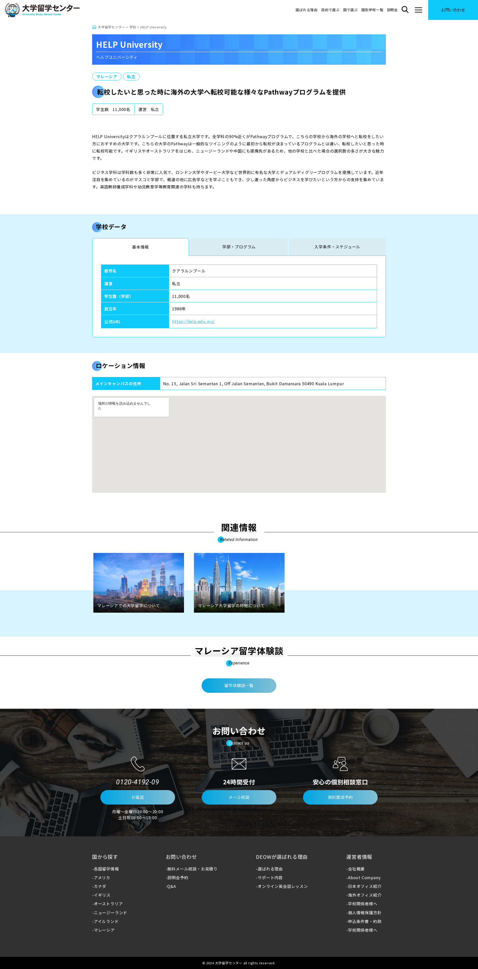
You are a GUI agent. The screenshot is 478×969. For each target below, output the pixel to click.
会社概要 (356, 868)
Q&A (171, 886)
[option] (138, 583)
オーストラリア (108, 903)
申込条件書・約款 (364, 921)
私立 (131, 76)
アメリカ (102, 877)
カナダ (100, 886)
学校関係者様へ (362, 903)
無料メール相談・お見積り (192, 868)
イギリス (102, 895)
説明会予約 (177, 877)
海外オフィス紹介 (364, 895)
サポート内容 (270, 877)
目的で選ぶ (330, 9)
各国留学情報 (106, 868)
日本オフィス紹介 (364, 886)
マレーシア (106, 76)
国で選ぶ (350, 9)
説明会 (392, 9)
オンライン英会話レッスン (283, 886)
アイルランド (106, 921)
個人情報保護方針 (364, 912)
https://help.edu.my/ (193, 321)
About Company (364, 877)
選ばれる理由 (307, 9)
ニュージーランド (110, 912)
